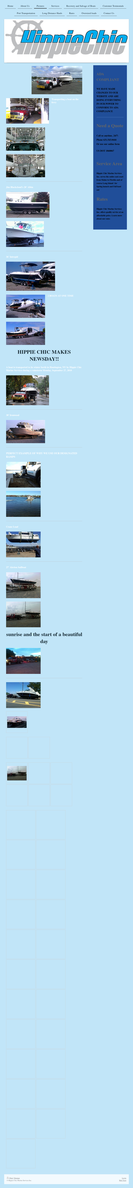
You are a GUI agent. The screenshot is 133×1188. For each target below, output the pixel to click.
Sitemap (17, 1178)
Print (11, 1178)
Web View (122, 1180)
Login (124, 1178)
